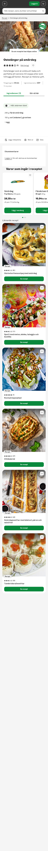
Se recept (24, 279)
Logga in (34, 4)
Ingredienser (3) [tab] (14, 93)
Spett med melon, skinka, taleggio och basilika (21, 335)
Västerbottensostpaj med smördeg (20, 273)
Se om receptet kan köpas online (24, 51)
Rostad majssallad (12, 398)
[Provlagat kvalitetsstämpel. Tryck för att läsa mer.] (42, 26)
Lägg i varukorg (18, 210)
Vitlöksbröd (9, 459)
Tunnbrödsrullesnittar (14, 583)
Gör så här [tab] (34, 93)
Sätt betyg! (25, 65)
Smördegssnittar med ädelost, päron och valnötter (23, 521)
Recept (4, 18)
